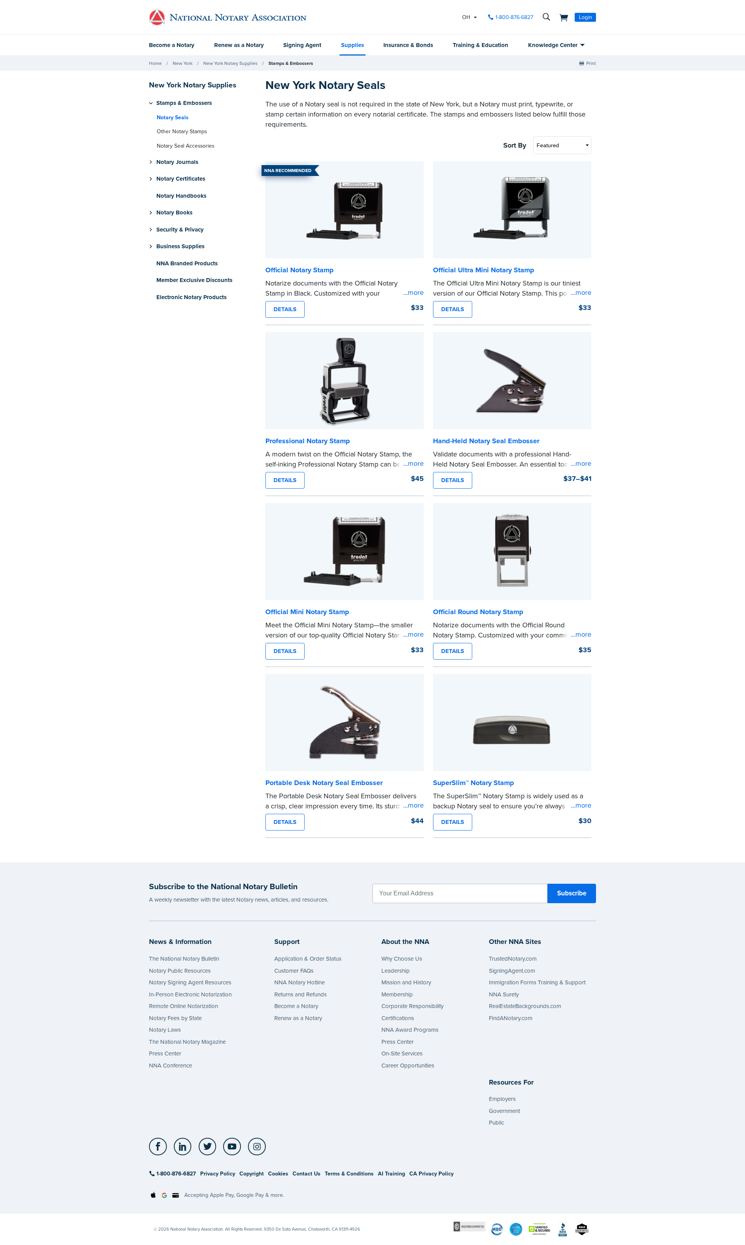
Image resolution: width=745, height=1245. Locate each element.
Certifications (397, 1018)
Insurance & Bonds (408, 45)
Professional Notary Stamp (307, 441)
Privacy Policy (217, 1173)
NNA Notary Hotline (299, 982)
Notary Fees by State (175, 1018)
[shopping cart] (561, 17)
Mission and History (406, 982)
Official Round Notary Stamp (478, 612)
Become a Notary (171, 45)
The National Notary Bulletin (184, 958)
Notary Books (174, 212)
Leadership (395, 970)
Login (585, 17)
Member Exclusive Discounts (194, 280)
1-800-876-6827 (514, 17)
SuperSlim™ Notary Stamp (473, 782)
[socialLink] (160, 1147)
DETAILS (285, 309)
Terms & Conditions (349, 1173)
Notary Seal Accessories (185, 146)
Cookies (278, 1173)
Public (496, 1122)
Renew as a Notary (239, 45)
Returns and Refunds (300, 994)
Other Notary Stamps (182, 131)
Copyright (251, 1173)
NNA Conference (170, 1065)
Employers (502, 1098)
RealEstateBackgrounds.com (525, 1006)
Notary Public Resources (180, 970)
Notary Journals (177, 161)
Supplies (352, 45)
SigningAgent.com (512, 970)
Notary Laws (165, 1029)
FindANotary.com (510, 1018)
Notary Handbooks (181, 195)
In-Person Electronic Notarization (190, 994)
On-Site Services (402, 1053)
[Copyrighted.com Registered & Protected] (469, 1226)
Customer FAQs (294, 970)
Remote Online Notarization (183, 1006)
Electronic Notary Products (191, 297)
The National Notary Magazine (187, 1041)
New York (182, 63)
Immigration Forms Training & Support (537, 982)
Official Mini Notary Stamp (307, 612)
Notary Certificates (180, 178)
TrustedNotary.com (513, 958)
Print (591, 63)
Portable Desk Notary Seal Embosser (324, 782)
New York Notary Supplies (230, 63)
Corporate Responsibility (412, 1006)
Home (155, 63)
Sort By (514, 145)
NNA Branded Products (187, 263)
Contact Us (307, 1173)
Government (504, 1110)
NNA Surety (504, 994)
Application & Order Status (307, 958)
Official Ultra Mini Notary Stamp (483, 270)
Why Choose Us (401, 958)
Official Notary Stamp (299, 270)
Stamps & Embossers (291, 63)
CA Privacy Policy (431, 1173)
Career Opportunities (407, 1065)
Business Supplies (180, 246)
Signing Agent (302, 45)
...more (413, 292)
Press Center (165, 1053)
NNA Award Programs (409, 1029)
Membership (397, 994)
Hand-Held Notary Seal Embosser (486, 441)
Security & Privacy (180, 229)
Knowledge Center (552, 45)
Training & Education (480, 45)
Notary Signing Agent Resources (190, 982)
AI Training (391, 1173)
